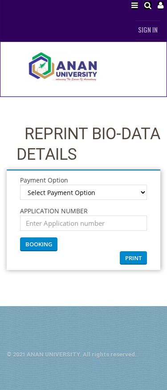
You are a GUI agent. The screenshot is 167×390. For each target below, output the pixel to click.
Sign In (148, 29)
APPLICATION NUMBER (54, 211)
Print (133, 258)
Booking (38, 244)
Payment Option (44, 180)
